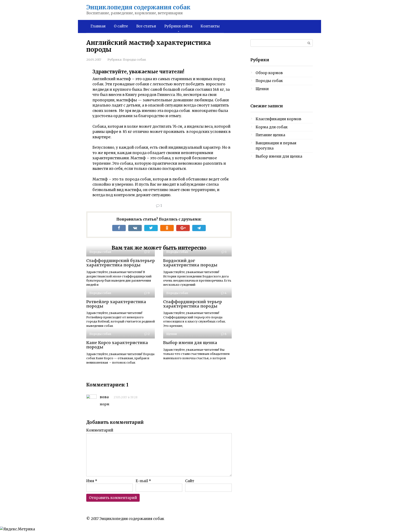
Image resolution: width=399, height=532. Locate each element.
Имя (91, 481)
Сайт (189, 481)
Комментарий (99, 430)
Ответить (112, 410)
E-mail (143, 481)
